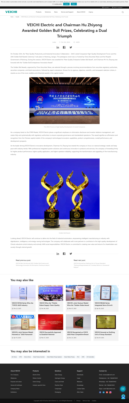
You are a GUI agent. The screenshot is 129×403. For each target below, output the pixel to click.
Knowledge (80, 385)
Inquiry (91, 12)
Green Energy (36, 381)
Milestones (13, 378)
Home (12, 16)
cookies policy (58, 4)
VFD (20, 357)
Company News (15, 388)
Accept (66, 4)
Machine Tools (59, 385)
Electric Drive (36, 375)
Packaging (58, 392)
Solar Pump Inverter (38, 357)
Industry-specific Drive (39, 385)
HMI (83, 357)
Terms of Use (86, 401)
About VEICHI (81, 12)
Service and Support (67, 12)
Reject (73, 4)
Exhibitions (14, 392)
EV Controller (90, 357)
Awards (17, 16)
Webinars (79, 381)
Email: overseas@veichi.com (107, 375)
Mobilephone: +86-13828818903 (108, 378)
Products (38, 12)
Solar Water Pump (69, 357)
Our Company (14, 375)
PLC (78, 357)
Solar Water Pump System (54, 357)
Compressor (58, 388)
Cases (78, 378)
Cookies (94, 401)
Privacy (78, 401)
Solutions (48, 12)
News (56, 12)
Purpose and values (16, 381)
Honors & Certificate (16, 385)
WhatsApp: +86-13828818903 (107, 381)
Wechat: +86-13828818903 (107, 385)
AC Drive (14, 357)
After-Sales (80, 392)
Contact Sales (81, 388)
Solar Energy (58, 375)
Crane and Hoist (59, 381)
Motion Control (37, 378)
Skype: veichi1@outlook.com (107, 388)
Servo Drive (27, 357)
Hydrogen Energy (60, 378)
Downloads (80, 375)
